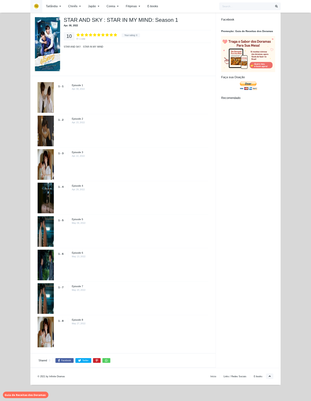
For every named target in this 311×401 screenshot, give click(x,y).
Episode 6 (77, 252)
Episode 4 (77, 185)
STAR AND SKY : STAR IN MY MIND (83, 47)
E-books (152, 6)
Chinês (72, 6)
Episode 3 (77, 152)
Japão (92, 6)
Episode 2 (77, 118)
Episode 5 (77, 219)
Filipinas (131, 6)
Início (213, 376)
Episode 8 (77, 319)
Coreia (111, 6)
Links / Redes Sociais (235, 376)
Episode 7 (77, 286)
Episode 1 (77, 85)
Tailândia (52, 6)
